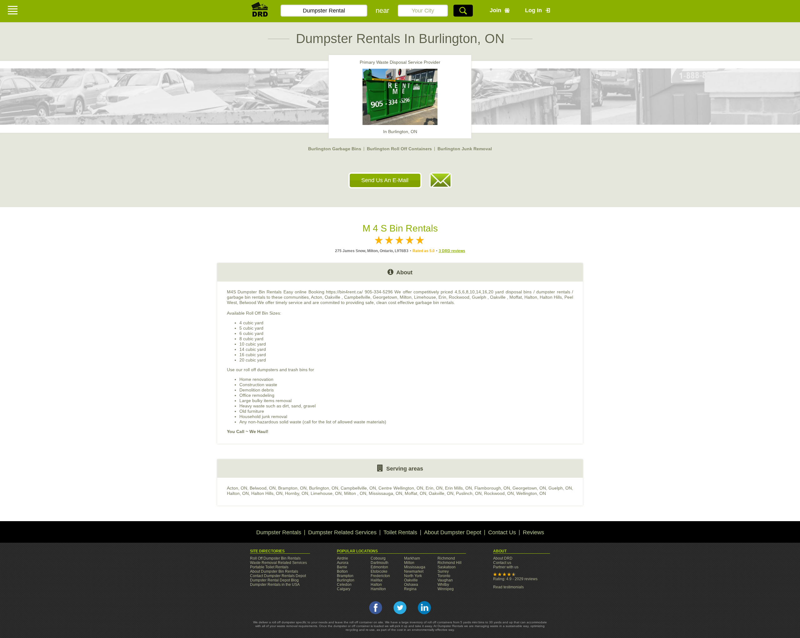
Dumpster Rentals (278, 532)
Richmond (446, 558)
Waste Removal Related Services (278, 563)
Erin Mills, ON (458, 488)
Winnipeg (446, 589)
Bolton (342, 571)
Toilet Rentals (400, 532)
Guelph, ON (560, 488)
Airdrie (342, 558)
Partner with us (505, 567)
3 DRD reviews (452, 251)
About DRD (502, 558)
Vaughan (445, 580)
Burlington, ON (323, 488)
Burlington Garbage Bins (334, 148)
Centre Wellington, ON (400, 488)
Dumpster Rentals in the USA (275, 584)
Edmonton (379, 567)
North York (413, 576)
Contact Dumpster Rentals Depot (278, 576)
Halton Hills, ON (266, 493)
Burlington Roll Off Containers (399, 148)
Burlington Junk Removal (465, 148)
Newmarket (413, 571)
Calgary (343, 589)
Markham (412, 558)
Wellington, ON (531, 493)
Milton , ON (355, 493)
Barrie (342, 567)
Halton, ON (238, 493)
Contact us (502, 563)
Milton (409, 563)
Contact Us (502, 532)
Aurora (342, 563)
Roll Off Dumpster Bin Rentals (275, 558)
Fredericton (380, 576)
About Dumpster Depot (452, 532)
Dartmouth (379, 563)
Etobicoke (379, 571)
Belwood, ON (263, 488)
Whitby (443, 584)
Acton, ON (237, 488)
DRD (260, 11)
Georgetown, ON (529, 488)
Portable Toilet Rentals (269, 567)
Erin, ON (434, 488)
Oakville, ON (441, 493)
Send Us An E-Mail (384, 180)
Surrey (443, 571)
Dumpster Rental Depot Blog (274, 580)
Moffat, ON (415, 493)
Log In (533, 10)
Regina (410, 589)
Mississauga (414, 567)
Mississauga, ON (385, 493)
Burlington (345, 580)
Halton (376, 584)
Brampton (345, 576)
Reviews (533, 532)
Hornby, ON (296, 493)
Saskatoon (447, 567)
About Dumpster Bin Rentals (274, 571)
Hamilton (378, 589)
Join (495, 10)
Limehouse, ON (326, 493)
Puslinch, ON (469, 493)
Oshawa (411, 584)
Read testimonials (508, 587)
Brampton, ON (292, 488)
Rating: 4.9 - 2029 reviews (515, 579)
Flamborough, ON (492, 488)
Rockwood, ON (499, 493)
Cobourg (378, 558)
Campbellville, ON (358, 488)
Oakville (411, 580)
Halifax (376, 580)
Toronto (444, 576)
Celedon (344, 584)
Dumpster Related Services (342, 532)
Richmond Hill (450, 563)
